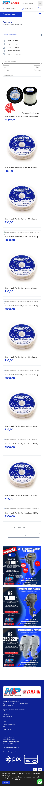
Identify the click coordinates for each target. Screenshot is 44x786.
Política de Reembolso (9, 724)
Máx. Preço (38, 70)
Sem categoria (8, 76)
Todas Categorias (9, 14)
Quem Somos (7, 730)
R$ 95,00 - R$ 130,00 (12, 47)
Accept (6, 782)
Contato (5, 721)
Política (5, 727)
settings (17, 779)
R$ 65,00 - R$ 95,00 (12, 44)
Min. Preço (6, 70)
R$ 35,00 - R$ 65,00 (12, 41)
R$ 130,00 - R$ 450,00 (13, 51)
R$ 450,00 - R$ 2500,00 (13, 54)
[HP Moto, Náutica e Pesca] (11, 3)
